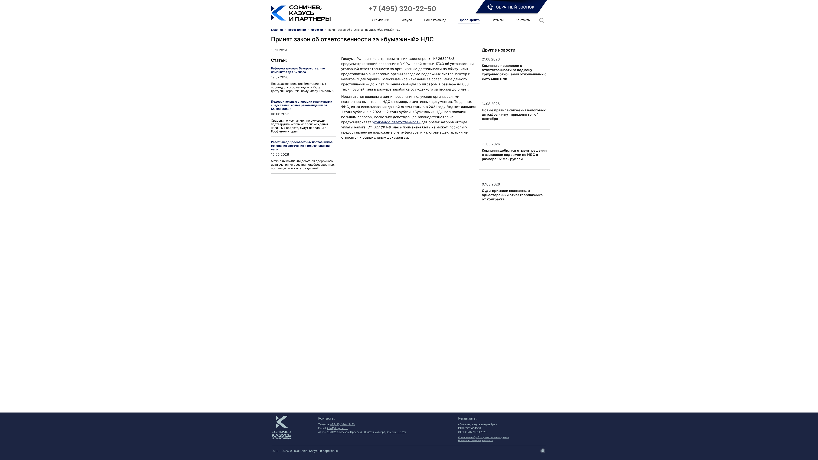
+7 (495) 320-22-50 (402, 8)
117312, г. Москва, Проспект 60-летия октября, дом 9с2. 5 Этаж (366, 432)
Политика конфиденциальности (475, 440)
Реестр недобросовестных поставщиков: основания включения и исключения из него (302, 145)
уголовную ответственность (396, 122)
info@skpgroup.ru (337, 428)
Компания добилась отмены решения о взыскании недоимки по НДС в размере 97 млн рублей (514, 154)
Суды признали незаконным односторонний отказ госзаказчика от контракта (512, 194)
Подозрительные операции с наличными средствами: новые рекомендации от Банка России (301, 105)
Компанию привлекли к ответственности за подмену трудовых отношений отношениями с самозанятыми (514, 71)
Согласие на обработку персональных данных (483, 437)
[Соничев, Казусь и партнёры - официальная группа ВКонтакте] (542, 450)
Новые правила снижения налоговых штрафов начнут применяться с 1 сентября (514, 114)
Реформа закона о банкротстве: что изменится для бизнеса (298, 70)
